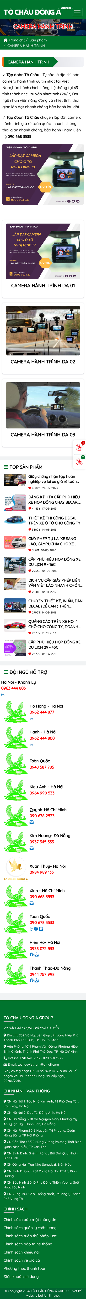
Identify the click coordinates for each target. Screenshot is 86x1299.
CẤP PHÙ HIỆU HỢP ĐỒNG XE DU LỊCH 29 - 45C (54, 645)
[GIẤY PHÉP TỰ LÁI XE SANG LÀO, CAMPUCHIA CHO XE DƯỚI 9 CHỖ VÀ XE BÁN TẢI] (15, 542)
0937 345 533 (42, 841)
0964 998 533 (42, 792)
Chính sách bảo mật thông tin (30, 1219)
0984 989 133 (42, 872)
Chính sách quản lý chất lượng (30, 1227)
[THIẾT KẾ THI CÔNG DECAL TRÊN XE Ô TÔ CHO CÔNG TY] (15, 519)
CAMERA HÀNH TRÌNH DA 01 (43, 285)
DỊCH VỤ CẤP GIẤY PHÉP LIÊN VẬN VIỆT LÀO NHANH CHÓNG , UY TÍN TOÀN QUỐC (55, 585)
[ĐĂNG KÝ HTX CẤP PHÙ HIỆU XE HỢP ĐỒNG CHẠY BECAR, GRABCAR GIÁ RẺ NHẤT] (15, 502)
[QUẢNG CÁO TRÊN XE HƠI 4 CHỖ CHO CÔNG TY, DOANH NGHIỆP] (15, 625)
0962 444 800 (42, 738)
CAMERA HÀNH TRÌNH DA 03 (43, 435)
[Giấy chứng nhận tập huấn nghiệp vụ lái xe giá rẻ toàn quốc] (15, 479)
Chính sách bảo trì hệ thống (28, 1244)
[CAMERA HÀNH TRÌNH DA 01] (43, 251)
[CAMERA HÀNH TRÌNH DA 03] (43, 405)
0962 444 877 (42, 711)
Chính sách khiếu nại (22, 1252)
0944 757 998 (42, 974)
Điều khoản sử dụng (21, 1276)
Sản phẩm (38, 40)
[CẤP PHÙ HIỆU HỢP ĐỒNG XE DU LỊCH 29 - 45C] (15, 647)
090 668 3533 (42, 896)
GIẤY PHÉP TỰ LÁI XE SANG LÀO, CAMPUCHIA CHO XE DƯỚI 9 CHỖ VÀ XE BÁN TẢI (52, 543)
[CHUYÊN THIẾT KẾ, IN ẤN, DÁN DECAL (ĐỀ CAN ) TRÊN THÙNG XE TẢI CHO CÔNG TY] (15, 605)
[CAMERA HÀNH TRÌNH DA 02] (43, 330)
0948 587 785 (42, 767)
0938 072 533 (42, 948)
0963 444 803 (13, 688)
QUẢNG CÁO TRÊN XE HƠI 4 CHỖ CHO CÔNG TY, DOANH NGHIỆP (53, 626)
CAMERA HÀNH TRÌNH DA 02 (43, 362)
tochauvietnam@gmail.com (38, 1064)
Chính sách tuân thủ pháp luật (30, 1235)
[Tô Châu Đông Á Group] (37, 11)
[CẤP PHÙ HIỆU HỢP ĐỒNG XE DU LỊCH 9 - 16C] (15, 564)
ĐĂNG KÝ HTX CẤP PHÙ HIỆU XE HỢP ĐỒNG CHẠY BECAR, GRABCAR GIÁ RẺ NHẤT (54, 502)
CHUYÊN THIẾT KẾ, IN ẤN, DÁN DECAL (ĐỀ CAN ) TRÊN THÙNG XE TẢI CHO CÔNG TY (55, 605)
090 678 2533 (42, 815)
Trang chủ (17, 40)
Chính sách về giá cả (22, 1260)
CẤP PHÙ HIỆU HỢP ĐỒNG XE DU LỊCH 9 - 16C (54, 562)
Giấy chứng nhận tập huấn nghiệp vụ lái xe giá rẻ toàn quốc (52, 481)
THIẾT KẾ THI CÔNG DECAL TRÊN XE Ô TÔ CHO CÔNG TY (54, 521)
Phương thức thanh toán (25, 1268)
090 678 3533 (42, 922)
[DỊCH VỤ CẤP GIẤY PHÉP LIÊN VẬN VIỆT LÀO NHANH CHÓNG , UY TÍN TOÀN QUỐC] (15, 583)
